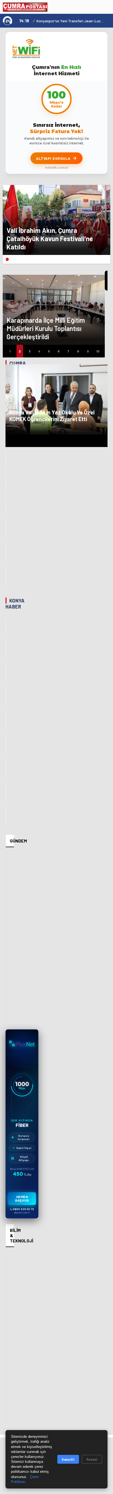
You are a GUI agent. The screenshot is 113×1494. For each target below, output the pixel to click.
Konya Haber (15, 603)
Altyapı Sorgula (53, 158)
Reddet (91, 1459)
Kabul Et (68, 1459)
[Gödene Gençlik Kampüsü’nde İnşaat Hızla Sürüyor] (5, 650)
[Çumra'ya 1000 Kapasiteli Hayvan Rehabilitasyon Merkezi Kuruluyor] (5, 554)
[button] (7, 259)
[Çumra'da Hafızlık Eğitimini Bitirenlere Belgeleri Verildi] (5, 530)
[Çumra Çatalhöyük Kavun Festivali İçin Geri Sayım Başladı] (5, 483)
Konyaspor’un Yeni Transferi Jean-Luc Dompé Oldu (71, 20)
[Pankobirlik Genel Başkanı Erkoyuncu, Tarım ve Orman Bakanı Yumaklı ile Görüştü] (5, 674)
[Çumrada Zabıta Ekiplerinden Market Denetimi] (5, 577)
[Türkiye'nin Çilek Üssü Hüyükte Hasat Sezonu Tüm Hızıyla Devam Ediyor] (5, 791)
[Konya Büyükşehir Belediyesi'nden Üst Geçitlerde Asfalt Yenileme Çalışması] (5, 767)
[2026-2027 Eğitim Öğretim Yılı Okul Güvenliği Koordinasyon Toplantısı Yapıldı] (5, 744)
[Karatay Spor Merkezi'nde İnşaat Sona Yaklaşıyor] (5, 814)
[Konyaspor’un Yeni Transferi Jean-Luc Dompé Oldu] (5, 627)
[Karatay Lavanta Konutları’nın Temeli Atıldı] (5, 720)
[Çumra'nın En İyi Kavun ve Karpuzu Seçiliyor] (5, 460)
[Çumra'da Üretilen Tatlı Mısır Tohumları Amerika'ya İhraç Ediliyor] (5, 507)
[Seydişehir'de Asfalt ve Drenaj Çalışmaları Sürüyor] (5, 697)
